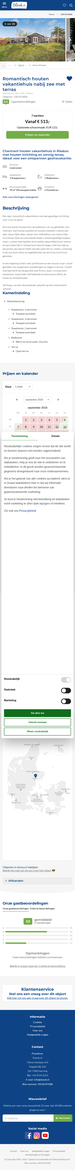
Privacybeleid (37, 1026)
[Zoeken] (71, 5)
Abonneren (64, 1118)
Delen (68, 101)
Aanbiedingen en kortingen (37, 1154)
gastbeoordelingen (19, 101)
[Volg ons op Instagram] (36, 1135)
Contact (13, 1151)
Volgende (58, 399)
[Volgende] (70, 39)
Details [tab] (55, 436)
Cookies (37, 1022)
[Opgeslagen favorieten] (64, 5)
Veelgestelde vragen (37, 1034)
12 (57, 426)
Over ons (37, 1030)
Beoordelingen (39, 65)
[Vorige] (5, 39)
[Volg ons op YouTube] (45, 1135)
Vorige (16, 399)
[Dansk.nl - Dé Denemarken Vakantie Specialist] (19, 5)
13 (64, 426)
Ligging (21, 65)
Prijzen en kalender (37, 134)
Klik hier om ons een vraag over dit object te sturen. (37, 998)
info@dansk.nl (41, 1079)
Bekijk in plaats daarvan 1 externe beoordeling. (37, 966)
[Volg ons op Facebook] (28, 1135)
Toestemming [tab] (19, 436)
